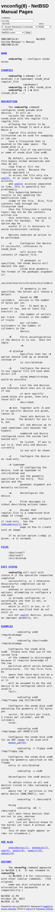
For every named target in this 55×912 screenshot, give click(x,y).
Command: (6, 18)
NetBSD (46, 906)
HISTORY (6, 861)
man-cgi (29, 909)
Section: (6, 24)
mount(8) (19, 850)
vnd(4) (5, 178)
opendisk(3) (40, 847)
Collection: (7, 29)
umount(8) (7, 853)
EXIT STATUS (9, 566)
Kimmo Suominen (8, 909)
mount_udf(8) (17, 742)
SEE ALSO (7, 842)
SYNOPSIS (7, 70)
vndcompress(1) (11, 524)
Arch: (43, 24)
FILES (5, 547)
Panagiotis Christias (44, 909)
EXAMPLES (7, 626)
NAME (4, 53)
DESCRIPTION (9, 101)
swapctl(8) (35, 850)
